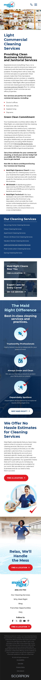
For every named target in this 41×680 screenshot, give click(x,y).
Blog (20, 604)
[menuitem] (20, 225)
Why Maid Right (20, 599)
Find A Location (15, 478)
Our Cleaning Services (20, 595)
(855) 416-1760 (20, 590)
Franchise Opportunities (20, 608)
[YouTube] (24, 621)
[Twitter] (17, 621)
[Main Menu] (35, 4)
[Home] (9, 4)
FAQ (20, 612)
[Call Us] (31, 5)
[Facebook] (13, 621)
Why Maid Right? (19, 411)
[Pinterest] (28, 621)
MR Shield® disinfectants (23, 144)
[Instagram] (20, 621)
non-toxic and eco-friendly (13, 87)
